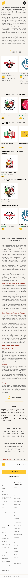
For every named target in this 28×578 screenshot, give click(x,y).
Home (3, 482)
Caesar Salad (17, 528)
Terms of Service (5, 512)
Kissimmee (16, 512)
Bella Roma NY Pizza (6, 200)
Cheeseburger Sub (18, 534)
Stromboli (16, 557)
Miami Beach (17, 504)
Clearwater (16, 518)
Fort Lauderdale (17, 498)
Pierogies (16, 551)
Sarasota (16, 515)
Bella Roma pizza (5, 114)
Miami (15, 487)
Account (3, 507)
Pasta (15, 548)
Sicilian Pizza (5, 532)
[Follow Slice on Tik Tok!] (21, 464)
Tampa (15, 495)
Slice (4, 459)
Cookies (16, 540)
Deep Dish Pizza (5, 538)
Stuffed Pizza (5, 558)
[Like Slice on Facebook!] (17, 464)
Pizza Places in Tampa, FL (19, 459)
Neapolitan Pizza (5, 547)
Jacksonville (17, 492)
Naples (15, 507)
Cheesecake (16, 531)
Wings (15, 560)
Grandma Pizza (5, 552)
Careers (3, 488)
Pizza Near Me (5, 494)
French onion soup (18, 542)
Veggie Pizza (4, 535)
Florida (9, 459)
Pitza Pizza (4, 224)
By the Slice (4, 541)
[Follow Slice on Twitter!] (19, 464)
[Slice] (3, 3)
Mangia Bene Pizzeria (7, 143)
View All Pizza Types (6, 565)
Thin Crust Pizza (5, 555)
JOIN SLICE (14, 471)
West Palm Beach (18, 501)
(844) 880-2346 (5, 570)
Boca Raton (16, 510)
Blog (3, 491)
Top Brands (4, 501)
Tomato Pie (4, 550)
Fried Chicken (17, 545)
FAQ (3, 504)
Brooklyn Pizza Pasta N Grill (8, 172)
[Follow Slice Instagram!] (25, 464)
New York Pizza (5, 530)
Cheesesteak (17, 537)
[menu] (24, 3)
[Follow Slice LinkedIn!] (23, 464)
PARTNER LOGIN (14, 476)
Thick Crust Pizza (6, 561)
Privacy (3, 510)
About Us (4, 485)
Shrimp (15, 554)
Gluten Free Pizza (6, 544)
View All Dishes (17, 563)
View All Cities (17, 522)
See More (16, 52)
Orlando (16, 490)
